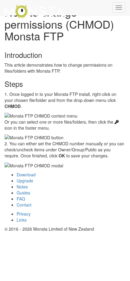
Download (26, 175)
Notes (22, 187)
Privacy (24, 214)
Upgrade (25, 181)
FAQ (21, 199)
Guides (23, 193)
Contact (24, 205)
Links (22, 220)
